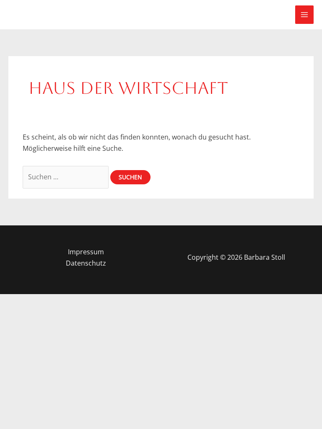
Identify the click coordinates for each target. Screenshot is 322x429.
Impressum (86, 251)
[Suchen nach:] (66, 176)
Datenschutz (86, 263)
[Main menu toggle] (304, 14)
